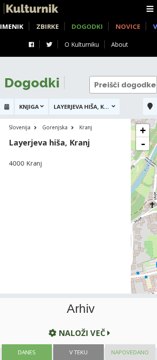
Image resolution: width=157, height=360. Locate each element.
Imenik (12, 26)
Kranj (85, 127)
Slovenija (20, 127)
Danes (27, 352)
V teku (78, 352)
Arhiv (81, 308)
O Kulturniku (82, 44)
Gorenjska (55, 127)
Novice (128, 26)
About (119, 44)
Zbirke (47, 26)
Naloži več (81, 333)
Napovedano (130, 352)
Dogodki (87, 26)
